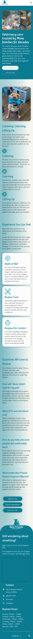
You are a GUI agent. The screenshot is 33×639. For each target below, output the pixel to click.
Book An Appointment (10, 68)
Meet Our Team (10, 72)
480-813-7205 (11, 596)
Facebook (9, 599)
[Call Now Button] (29, 636)
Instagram (9, 603)
